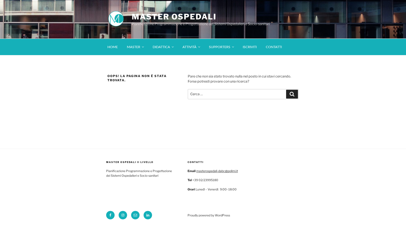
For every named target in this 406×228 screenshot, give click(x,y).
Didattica (161, 47)
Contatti (274, 47)
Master (133, 47)
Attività (189, 47)
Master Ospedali (174, 16)
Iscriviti (250, 47)
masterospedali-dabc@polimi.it (217, 171)
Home (112, 47)
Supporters (219, 47)
